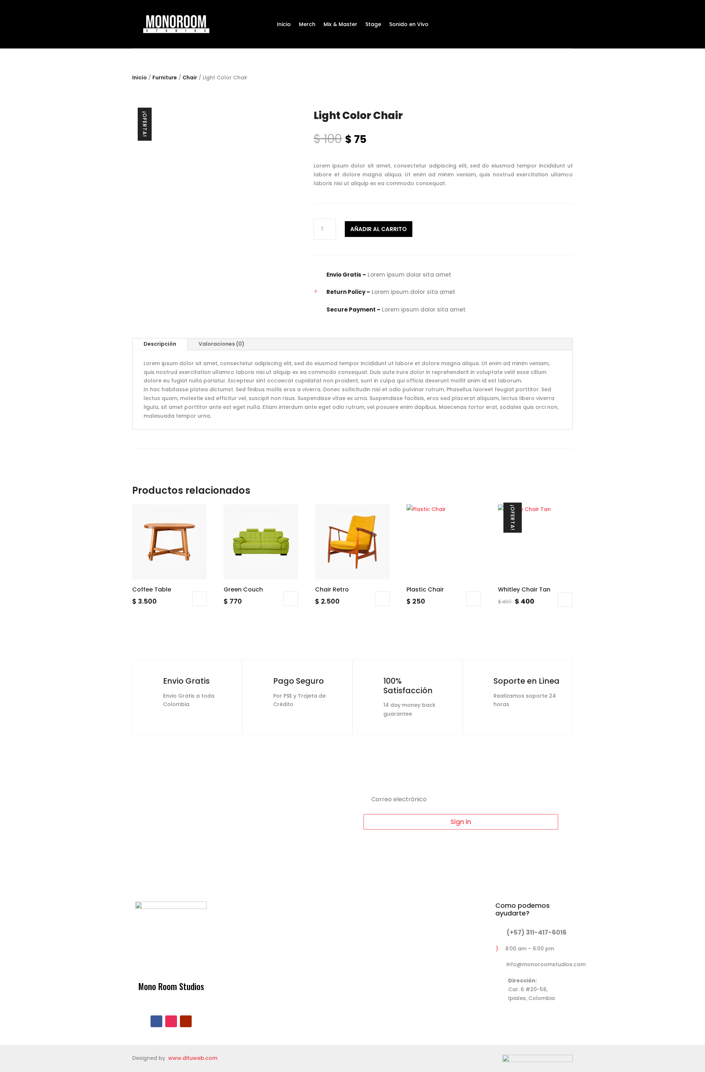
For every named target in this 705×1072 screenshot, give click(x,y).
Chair (189, 77)
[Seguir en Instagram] (171, 1021)
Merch (307, 25)
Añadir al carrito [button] (199, 598)
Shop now (431, 57)
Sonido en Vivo (409, 25)
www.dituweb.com (192, 1058)
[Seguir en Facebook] (156, 1021)
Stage (373, 25)
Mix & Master (340, 25)
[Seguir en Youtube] (186, 1021)
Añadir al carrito (378, 229)
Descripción (160, 344)
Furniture (164, 77)
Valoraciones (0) (222, 344)
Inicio (284, 25)
